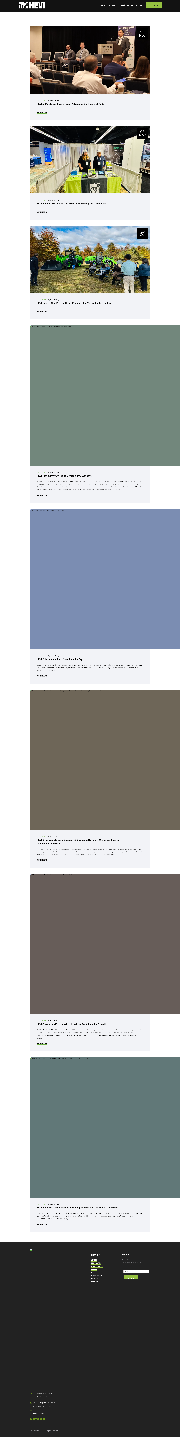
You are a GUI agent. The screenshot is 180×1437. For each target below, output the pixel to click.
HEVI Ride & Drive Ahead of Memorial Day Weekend (64, 475)
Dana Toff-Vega (54, 100)
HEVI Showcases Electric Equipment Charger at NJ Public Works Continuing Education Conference (78, 842)
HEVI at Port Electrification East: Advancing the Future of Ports (70, 104)
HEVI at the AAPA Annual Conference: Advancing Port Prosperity (71, 203)
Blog (39, 100)
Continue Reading (42, 112)
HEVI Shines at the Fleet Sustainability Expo (60, 659)
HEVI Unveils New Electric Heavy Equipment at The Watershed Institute (75, 303)
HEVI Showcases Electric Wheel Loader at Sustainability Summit (71, 1024)
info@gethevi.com (40, 1410)
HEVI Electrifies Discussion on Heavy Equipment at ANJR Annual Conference (78, 1207)
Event (44, 100)
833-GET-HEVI (38, 1413)
